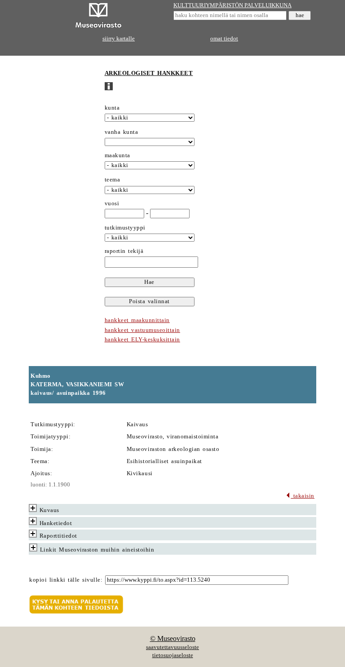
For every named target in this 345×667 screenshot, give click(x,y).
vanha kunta (121, 132)
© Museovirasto (172, 638)
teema (112, 180)
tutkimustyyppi (125, 228)
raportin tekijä (124, 251)
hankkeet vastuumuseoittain (142, 330)
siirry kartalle (118, 38)
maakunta (117, 155)
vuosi (112, 203)
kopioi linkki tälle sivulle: (65, 580)
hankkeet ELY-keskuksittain (142, 339)
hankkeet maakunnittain (137, 320)
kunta (112, 108)
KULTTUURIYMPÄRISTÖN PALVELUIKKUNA (232, 5)
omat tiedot (224, 38)
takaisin (302, 496)
